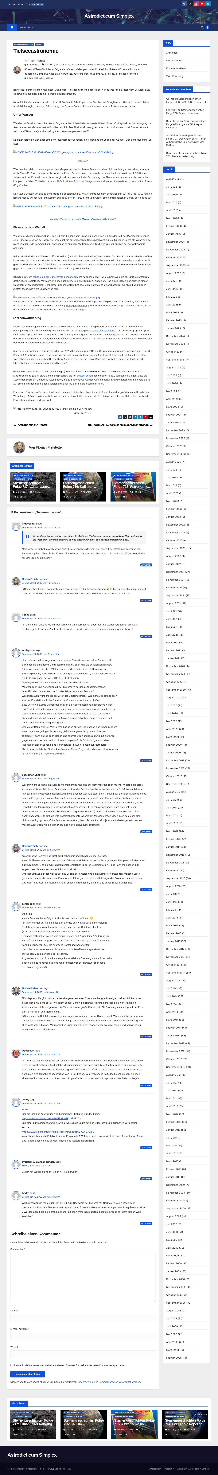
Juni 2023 (172, 477)
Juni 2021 (171, 618)
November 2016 (175, 862)
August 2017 (173, 791)
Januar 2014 (173, 1035)
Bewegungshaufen (76, 305)
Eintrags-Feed (174, 60)
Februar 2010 (173, 1169)
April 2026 (172, 210)
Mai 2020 (171, 721)
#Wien (49, 78)
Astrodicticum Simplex (108, 16)
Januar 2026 (173, 233)
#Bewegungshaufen (116, 64)
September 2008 (176, 1302)
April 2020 (172, 728)
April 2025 (172, 304)
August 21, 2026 (24, 1429)
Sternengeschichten (23, 479)
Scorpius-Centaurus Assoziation (97, 330)
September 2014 (175, 972)
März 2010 (172, 1161)
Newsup (50, 1469)
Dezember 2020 (175, 666)
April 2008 (172, 1342)
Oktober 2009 (174, 1200)
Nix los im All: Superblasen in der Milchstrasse (118, 425)
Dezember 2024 (175, 336)
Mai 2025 (171, 296)
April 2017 (172, 823)
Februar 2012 (173, 1121)
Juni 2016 (171, 901)
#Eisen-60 (39, 69)
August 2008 (173, 1310)
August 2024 (173, 367)
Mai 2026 (171, 202)
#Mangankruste (85, 69)
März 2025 (172, 312)
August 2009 (173, 1216)
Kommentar (17, 1249)
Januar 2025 (173, 328)
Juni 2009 (172, 1231)
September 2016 (175, 878)
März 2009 (172, 1255)
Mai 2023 (171, 485)
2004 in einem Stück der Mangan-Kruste (79, 181)
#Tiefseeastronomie (127, 73)
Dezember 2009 (175, 1184)
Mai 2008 (171, 1334)
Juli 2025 (171, 281)
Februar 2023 (174, 508)
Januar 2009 (173, 1271)
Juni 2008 (172, 1326)
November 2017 (175, 768)
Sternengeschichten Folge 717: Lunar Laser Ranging (30, 486)
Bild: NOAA (83, 161)
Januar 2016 (173, 941)
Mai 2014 (171, 1004)
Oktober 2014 (174, 964)
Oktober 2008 (174, 1294)
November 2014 (175, 956)
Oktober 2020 (174, 681)
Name (14, 1310)
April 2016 (172, 917)
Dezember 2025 (175, 241)
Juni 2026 (172, 194)
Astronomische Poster (32, 425)
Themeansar (64, 1469)
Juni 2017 (171, 807)
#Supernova (96, 73)
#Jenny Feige (53, 69)
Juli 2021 (171, 611)
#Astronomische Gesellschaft (87, 64)
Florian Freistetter (37, 61)
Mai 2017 (171, 815)
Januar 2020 (173, 752)
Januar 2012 (173, 1129)
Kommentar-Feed (176, 68)
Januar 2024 (173, 422)
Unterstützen (155, 1469)
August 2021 (173, 603)
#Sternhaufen (80, 73)
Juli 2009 (171, 1224)
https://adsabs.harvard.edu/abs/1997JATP (45, 1118)
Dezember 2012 (175, 1043)
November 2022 (175, 532)
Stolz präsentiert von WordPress (22, 1469)
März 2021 (172, 642)
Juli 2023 (171, 469)
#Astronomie (63, 64)
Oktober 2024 (174, 351)
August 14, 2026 (75, 1429)
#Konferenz (68, 69)
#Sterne (67, 73)
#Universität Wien (34, 78)
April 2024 (172, 398)
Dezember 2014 (175, 949)
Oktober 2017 (174, 776)
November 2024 (175, 343)
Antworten (146, 565)
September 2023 (176, 453)
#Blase (132, 64)
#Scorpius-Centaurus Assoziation (43, 73)
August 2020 (173, 697)
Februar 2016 (173, 933)
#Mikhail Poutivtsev (106, 69)
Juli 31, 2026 (175, 1429)
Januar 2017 (173, 846)
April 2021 (172, 634)
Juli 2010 (171, 1137)
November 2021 (175, 579)
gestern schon (85, 375)
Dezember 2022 (175, 524)
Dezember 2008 (175, 1279)
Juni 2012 (171, 1090)
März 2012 (172, 1114)
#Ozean (122, 69)
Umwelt (39, 44)
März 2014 (172, 1019)
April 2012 (172, 1106)
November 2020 (175, 673)
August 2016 (173, 886)
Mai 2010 (171, 1145)
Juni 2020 (172, 713)
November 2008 (175, 1286)
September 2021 (175, 595)
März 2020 (172, 736)
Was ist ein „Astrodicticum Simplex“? (194, 1469)
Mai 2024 (171, 391)
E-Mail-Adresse (20, 1328)
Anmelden (172, 52)
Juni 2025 (172, 288)
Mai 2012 (171, 1098)
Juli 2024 (171, 375)
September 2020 (176, 689)
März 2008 (172, 1349)
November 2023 (175, 438)
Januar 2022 (173, 563)
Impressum (169, 1469)
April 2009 (172, 1247)
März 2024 (172, 406)
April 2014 (172, 1011)
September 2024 (176, 359)
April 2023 (172, 493)
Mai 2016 (171, 909)
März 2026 (172, 218)
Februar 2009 (174, 1263)
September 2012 (175, 1066)
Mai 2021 (171, 626)
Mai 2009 (171, 1239)
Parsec (17, 355)
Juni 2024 (172, 383)
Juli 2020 (171, 705)
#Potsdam (134, 69)
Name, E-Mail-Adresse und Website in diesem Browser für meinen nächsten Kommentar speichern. (69, 1365)
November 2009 (175, 1192)
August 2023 (173, 461)
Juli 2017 (171, 799)
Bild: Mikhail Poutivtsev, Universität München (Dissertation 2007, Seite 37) (83, 219)
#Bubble (142, 64)
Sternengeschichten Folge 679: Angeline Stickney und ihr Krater (186, 124)
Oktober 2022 (174, 540)
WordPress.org (174, 76)
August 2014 (173, 980)
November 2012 (175, 1051)
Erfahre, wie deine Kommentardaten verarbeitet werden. (109, 1381)
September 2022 (176, 548)
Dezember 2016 (175, 854)
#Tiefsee (109, 73)
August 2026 (173, 178)
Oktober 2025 (174, 257)
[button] (202, 27)
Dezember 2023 (175, 430)
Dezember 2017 (175, 760)
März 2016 (172, 925)
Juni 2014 (171, 996)
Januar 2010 (173, 1176)
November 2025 (175, 249)
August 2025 (173, 273)
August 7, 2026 (125, 1429)
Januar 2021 (173, 658)
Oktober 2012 (174, 1059)
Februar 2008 (174, 1357)
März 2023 (172, 501)
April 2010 (172, 1153)
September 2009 (176, 1208)
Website (14, 1347)
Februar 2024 (174, 414)
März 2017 (172, 831)
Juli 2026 (171, 186)
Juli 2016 (171, 894)
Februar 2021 (173, 650)
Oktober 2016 (174, 870)
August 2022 (173, 556)
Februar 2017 (173, 839)
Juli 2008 (171, 1318)
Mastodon (26, 27)
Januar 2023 (173, 516)
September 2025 (176, 265)
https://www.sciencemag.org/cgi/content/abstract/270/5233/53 (58, 1131)
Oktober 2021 (174, 587)
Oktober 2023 (174, 446)
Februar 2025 (174, 320)
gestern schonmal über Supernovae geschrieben (51, 276)
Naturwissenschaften (23, 44)
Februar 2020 (174, 744)
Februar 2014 (173, 1027)
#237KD (49, 64)
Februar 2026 (174, 226)
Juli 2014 (171, 988)
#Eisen (28, 69)
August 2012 (173, 1074)
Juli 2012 (171, 1082)
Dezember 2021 (175, 571)
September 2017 (175, 784)
